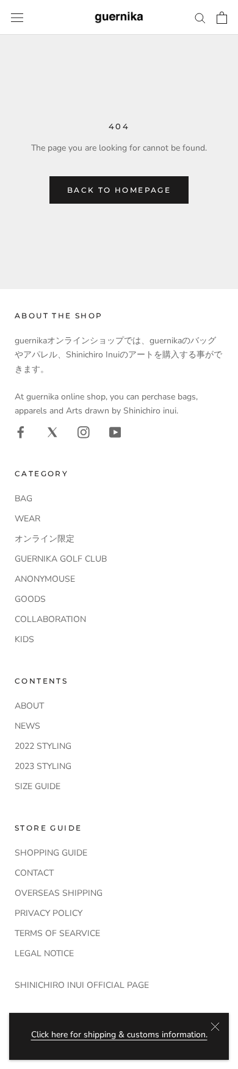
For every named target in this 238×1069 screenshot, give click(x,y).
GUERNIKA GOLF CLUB (61, 559)
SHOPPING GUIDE (51, 853)
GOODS (30, 599)
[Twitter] (52, 431)
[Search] (200, 17)
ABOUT (29, 706)
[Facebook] (21, 431)
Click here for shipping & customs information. (119, 1034)
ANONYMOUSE (45, 579)
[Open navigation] (17, 17)
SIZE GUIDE (37, 786)
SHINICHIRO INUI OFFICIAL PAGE (82, 985)
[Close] (215, 1026)
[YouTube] (115, 431)
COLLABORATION (50, 619)
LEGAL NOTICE (44, 953)
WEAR (27, 518)
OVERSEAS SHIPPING (59, 893)
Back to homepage (119, 190)
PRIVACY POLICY (48, 913)
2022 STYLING (43, 746)
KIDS (24, 639)
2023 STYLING (43, 766)
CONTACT (34, 873)
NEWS (27, 726)
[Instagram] (84, 431)
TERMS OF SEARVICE (57, 933)
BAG (23, 498)
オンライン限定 (44, 539)
